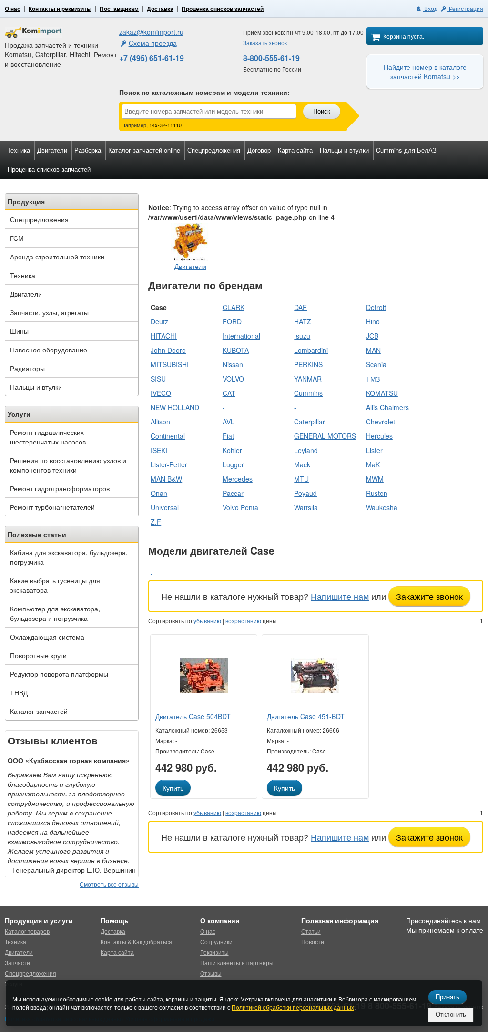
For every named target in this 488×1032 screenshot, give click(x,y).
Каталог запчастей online (144, 150)
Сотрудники (216, 942)
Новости (312, 942)
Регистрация (465, 8)
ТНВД (19, 692)
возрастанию (243, 621)
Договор (259, 150)
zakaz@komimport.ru (151, 32)
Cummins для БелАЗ (406, 150)
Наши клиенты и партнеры (237, 963)
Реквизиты (214, 952)
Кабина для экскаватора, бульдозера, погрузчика (69, 557)
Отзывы (211, 973)
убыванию (207, 621)
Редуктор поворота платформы (59, 674)
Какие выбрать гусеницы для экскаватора (55, 585)
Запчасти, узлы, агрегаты (49, 312)
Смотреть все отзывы (109, 884)
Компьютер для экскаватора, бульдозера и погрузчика (55, 613)
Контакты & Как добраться (136, 942)
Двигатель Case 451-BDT (306, 716)
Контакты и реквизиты (60, 8)
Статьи (311, 931)
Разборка (87, 150)
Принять (447, 997)
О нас (12, 8)
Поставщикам (119, 8)
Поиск (321, 111)
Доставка (160, 8)
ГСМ (17, 238)
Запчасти (17, 963)
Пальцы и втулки (344, 150)
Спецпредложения (213, 150)
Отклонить (451, 1014)
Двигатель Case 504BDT (193, 716)
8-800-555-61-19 (271, 57)
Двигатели (52, 150)
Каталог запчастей (39, 711)
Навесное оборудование (48, 349)
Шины (19, 331)
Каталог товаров (27, 931)
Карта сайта (295, 150)
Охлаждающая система (47, 636)
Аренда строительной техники (57, 256)
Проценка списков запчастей (223, 8)
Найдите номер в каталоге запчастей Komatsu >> (425, 71)
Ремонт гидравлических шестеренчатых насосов (48, 436)
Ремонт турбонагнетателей (52, 507)
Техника (18, 150)
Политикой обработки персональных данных (293, 1007)
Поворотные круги (38, 655)
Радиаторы (27, 368)
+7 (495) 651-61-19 (151, 57)
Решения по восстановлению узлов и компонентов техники (68, 465)
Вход (430, 8)
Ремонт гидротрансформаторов (60, 488)
